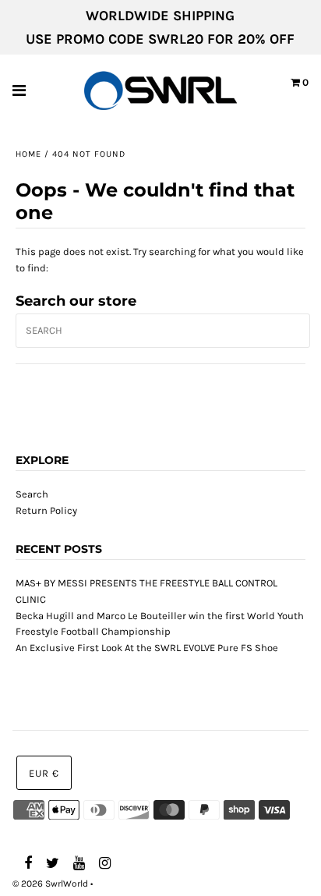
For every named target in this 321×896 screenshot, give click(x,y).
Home (28, 154)
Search (32, 494)
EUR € (44, 773)
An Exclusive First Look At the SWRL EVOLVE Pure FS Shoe (147, 647)
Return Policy (46, 510)
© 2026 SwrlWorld (50, 883)
